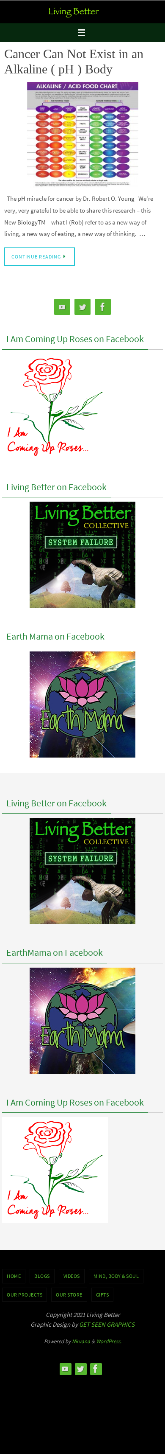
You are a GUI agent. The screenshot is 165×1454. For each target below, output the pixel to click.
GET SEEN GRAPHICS (107, 1324)
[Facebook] (103, 307)
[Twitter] (82, 307)
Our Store (69, 1294)
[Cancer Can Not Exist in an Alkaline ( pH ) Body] (82, 135)
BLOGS (42, 1276)
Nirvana (81, 1341)
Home (14, 1276)
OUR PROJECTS (24, 1294)
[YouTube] (62, 307)
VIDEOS (71, 1276)
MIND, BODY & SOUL (116, 1276)
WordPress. (108, 1341)
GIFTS (102, 1294)
